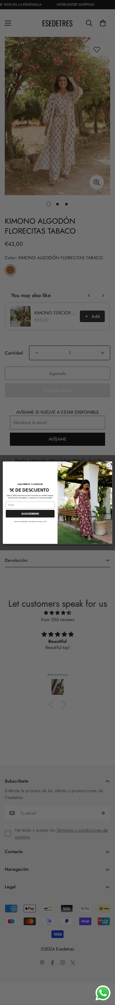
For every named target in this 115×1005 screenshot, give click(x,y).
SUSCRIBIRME (30, 513)
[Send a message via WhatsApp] (103, 993)
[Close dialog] (108, 464)
